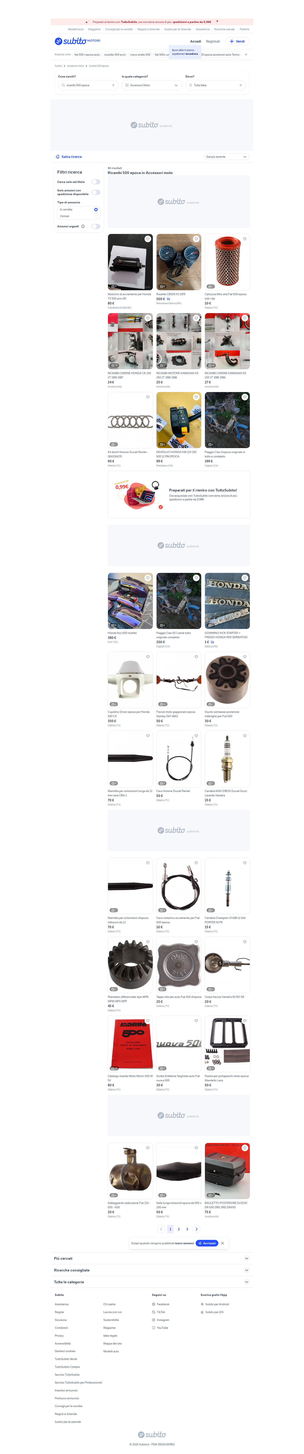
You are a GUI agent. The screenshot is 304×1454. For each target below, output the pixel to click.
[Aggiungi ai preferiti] (148, 239)
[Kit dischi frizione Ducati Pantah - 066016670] (130, 430)
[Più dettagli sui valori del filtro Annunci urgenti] (83, 226)
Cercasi (64, 216)
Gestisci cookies (65, 1351)
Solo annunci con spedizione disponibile (73, 192)
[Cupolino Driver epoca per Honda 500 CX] (130, 689)
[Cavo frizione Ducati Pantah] (179, 768)
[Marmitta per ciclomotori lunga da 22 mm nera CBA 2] (130, 768)
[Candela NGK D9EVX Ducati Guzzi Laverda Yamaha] (227, 768)
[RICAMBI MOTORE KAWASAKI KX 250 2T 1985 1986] (179, 351)
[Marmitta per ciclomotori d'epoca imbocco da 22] (130, 895)
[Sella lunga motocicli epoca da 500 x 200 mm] (179, 1180)
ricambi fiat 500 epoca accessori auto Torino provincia (218, 54)
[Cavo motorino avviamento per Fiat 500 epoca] (179, 895)
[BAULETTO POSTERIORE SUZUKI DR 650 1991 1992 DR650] (227, 1180)
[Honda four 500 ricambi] (130, 610)
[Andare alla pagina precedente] (161, 1229)
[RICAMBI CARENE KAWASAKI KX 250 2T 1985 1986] (227, 351)
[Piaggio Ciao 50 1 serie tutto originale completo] (179, 610)
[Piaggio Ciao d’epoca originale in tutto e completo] (227, 430)
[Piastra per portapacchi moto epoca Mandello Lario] (227, 1053)
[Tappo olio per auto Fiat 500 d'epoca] (179, 974)
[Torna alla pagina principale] (78, 41)
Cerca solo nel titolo (71, 182)
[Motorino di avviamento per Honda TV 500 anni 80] (130, 271)
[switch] (96, 181)
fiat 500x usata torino (168, 54)
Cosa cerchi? (67, 76)
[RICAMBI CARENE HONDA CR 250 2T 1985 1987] (130, 351)
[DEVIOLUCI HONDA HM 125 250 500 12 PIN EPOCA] (179, 430)
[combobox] (88, 85)
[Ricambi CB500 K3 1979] (179, 271)
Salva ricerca (72, 157)
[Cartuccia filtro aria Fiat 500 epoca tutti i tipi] (227, 271)
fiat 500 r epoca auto (87, 54)
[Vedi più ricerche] (246, 54)
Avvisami (209, 1243)
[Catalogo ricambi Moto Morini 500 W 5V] (130, 1053)
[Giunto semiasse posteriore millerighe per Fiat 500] (227, 689)
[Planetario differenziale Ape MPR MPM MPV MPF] (130, 974)
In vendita (66, 209)
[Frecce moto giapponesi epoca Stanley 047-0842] (179, 689)
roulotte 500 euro (115, 54)
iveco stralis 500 (140, 54)
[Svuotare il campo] (113, 85)
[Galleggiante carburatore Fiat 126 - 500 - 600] (130, 1180)
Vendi (240, 41)
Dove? (190, 76)
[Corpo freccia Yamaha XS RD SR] (227, 974)
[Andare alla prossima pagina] (196, 1229)
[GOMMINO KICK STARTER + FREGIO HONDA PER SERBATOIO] (227, 610)
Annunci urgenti (68, 226)
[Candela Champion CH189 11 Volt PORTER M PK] (227, 895)
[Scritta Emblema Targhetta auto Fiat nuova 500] (179, 1053)
